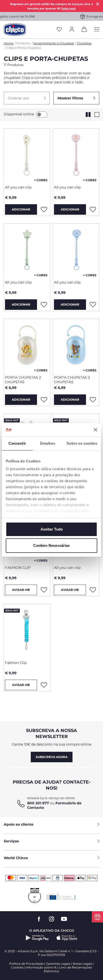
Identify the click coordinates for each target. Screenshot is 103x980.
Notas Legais (82, 963)
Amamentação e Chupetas (54, 43)
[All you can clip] (27, 155)
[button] (27, 98)
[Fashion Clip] (27, 630)
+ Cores (41, 180)
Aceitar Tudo (51, 529)
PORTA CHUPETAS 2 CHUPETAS (23, 379)
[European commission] (60, 896)
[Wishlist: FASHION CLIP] (43, 590)
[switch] (41, 114)
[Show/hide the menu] (96, 30)
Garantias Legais (58, 963)
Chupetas (84, 43)
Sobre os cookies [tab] (81, 443)
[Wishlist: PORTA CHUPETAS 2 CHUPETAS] (43, 399)
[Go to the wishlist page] (59, 30)
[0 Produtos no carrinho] (84, 30)
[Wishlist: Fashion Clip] (43, 685)
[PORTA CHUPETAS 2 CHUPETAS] (27, 345)
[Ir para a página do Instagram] (51, 919)
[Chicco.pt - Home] (15, 29)
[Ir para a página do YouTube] (64, 919)
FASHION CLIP (17, 567)
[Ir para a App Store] (67, 938)
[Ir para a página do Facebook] (39, 919)
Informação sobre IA (41, 967)
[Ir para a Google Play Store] (37, 938)
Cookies (17, 967)
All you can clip (18, 187)
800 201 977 (38, 803)
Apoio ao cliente (19, 824)
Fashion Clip (15, 662)
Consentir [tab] (17, 443)
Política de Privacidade (26, 963)
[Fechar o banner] (95, 429)
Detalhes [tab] (48, 443)
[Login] (71, 30)
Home (8, 43)
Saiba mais (69, 8)
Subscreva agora (52, 757)
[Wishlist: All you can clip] (43, 209)
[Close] (97, 4)
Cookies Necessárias (51, 545)
